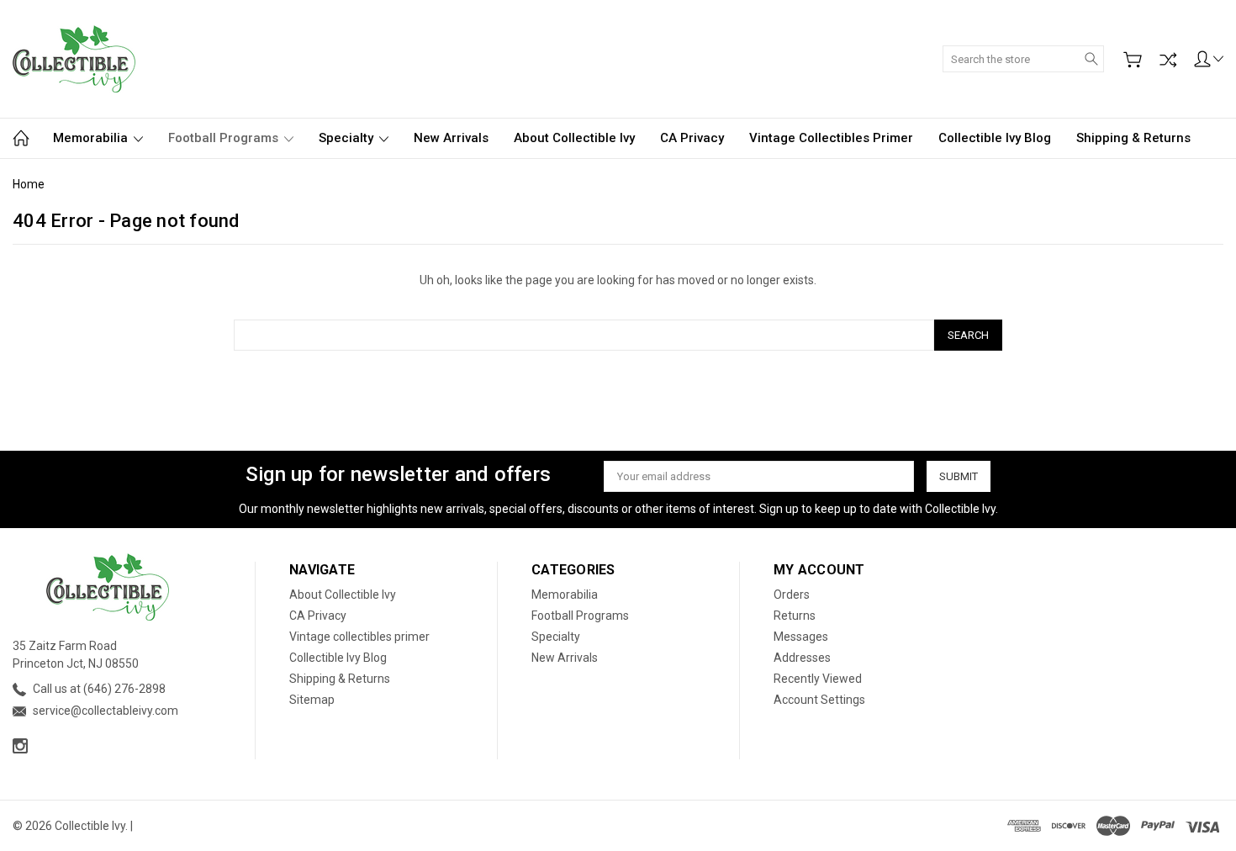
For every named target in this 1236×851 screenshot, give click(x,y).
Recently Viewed (818, 678)
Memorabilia (92, 137)
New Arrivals (451, 137)
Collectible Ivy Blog (994, 137)
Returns (795, 615)
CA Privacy (692, 137)
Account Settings (819, 699)
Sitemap (312, 699)
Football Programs (225, 137)
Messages (801, 636)
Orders (792, 594)
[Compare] (1168, 59)
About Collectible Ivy (574, 137)
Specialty (348, 137)
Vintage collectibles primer (831, 137)
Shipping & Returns (1133, 137)
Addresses (802, 657)
